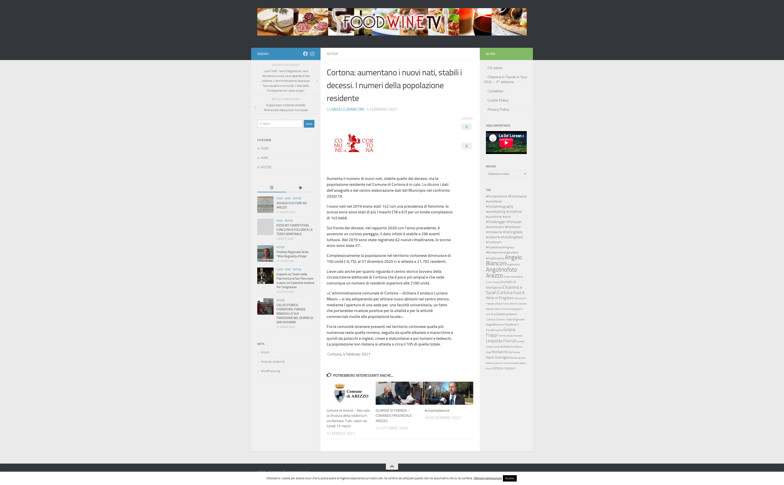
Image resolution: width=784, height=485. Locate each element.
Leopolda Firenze (501, 340)
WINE (264, 158)
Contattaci (495, 91)
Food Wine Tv (520, 298)
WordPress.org (270, 371)
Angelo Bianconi (347, 109)
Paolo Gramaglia (497, 357)
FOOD (265, 148)
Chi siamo (495, 68)
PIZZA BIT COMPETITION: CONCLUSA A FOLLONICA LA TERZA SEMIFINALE (294, 230)
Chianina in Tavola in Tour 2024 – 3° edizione (505, 79)
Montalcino (500, 352)
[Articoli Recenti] (271, 188)
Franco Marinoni (510, 303)
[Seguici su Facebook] (305, 53)
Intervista (517, 335)
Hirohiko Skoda (505, 335)
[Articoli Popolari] (300, 188)
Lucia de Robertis (503, 346)
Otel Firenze (514, 352)
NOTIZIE (332, 54)
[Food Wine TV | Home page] (392, 22)
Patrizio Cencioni (518, 358)
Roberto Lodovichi (494, 363)
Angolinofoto (513, 264)
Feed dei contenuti (273, 361)
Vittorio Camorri (504, 368)
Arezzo (506, 276)
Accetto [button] (509, 478)
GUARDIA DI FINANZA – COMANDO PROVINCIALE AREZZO (394, 415)
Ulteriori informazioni (488, 478)
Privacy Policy (498, 109)
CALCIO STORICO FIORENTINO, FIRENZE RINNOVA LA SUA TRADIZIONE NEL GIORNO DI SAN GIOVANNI (294, 313)
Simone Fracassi (511, 363)
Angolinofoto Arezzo (501, 272)
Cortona (504, 292)
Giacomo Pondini (502, 309)
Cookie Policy (498, 100)
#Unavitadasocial (437, 410)
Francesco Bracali (494, 303)
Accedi (265, 352)
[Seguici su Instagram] (312, 53)
